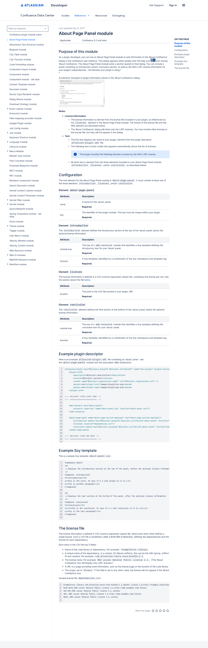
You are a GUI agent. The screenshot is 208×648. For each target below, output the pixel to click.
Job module (15, 133)
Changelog (118, 15)
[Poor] (157, 610)
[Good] (164, 610)
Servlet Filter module (19, 200)
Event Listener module (20, 109)
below (87, 280)
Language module (18, 142)
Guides (66, 15)
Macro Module (16, 151)
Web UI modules (17, 255)
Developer (59, 5)
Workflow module (17, 264)
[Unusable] (153, 610)
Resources (101, 15)
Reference (80, 15)
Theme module (16, 226)
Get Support (156, 5)
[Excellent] (167, 610)
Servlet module (16, 204)
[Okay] (160, 610)
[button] (183, 5)
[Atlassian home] (32, 5)
